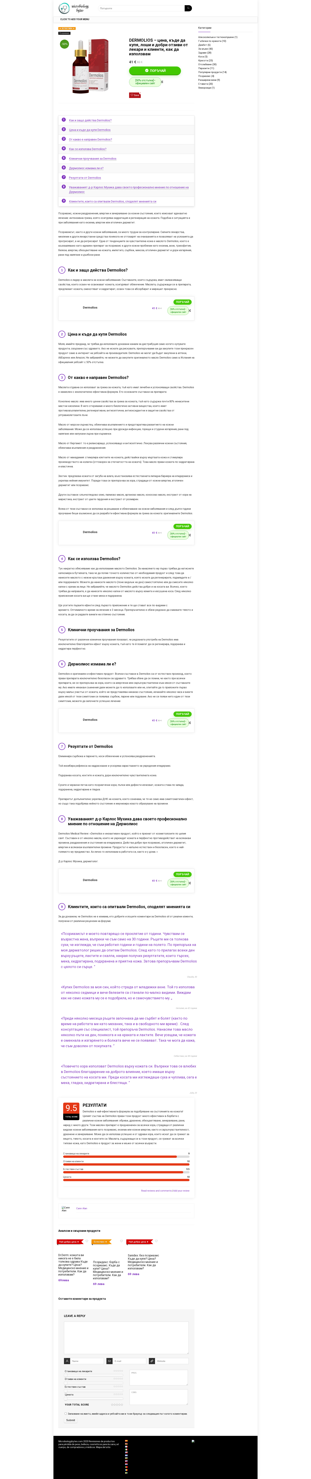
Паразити (203, 68)
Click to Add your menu (74, 19)
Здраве (202, 52)
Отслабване (205, 64)
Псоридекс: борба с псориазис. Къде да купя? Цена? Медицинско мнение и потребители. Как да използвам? (108, 1270)
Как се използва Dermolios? (87, 149)
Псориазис (64, 33)
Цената (69, 1394)
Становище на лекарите (78, 1371)
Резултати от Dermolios (85, 177)
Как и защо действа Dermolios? (90, 120)
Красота (203, 60)
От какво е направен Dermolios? (90, 139)
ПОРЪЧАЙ (157, 71)
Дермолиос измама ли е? (86, 168)
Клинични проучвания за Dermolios (92, 158)
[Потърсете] (188, 8)
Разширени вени (207, 80)
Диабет (202, 44)
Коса (201, 56)
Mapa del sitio (103, 1447)
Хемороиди (204, 87)
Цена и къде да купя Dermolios (90, 130)
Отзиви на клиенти (75, 1379)
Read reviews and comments (156, 1190)
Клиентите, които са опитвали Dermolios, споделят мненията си (112, 201)
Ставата (203, 83)
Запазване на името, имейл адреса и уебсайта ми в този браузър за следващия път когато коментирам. (127, 1413)
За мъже (203, 48)
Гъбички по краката (209, 41)
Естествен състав (75, 1386)
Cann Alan (81, 1208)
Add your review (181, 1190)
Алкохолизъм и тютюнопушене (216, 37)
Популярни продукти (210, 72)
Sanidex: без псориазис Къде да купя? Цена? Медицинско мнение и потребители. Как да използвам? (143, 1262)
